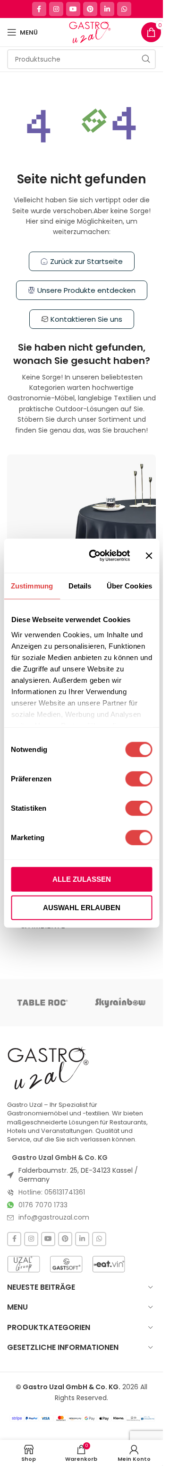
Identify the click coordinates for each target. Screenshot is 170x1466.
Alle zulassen (81, 879)
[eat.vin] (108, 1264)
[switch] (138, 779)
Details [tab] (80, 586)
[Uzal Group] (23, 1264)
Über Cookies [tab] (129, 586)
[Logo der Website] (89, 31)
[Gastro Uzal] (48, 1067)
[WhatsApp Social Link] (124, 9)
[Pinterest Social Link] (90, 9)
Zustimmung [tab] (32, 586)
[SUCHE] (146, 59)
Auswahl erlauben (81, 907)
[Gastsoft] (66, 1264)
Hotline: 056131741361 (51, 1192)
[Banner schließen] (148, 556)
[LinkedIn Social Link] (107, 9)
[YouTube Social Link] (73, 9)
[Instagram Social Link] (56, 9)
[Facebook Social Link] (39, 9)
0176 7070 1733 (43, 1205)
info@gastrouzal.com (53, 1217)
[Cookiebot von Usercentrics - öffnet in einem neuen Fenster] (95, 556)
